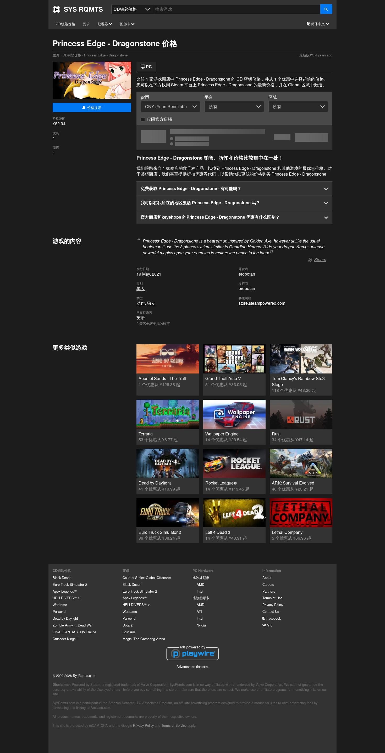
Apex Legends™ (65, 591)
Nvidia (201, 625)
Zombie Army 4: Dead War (72, 625)
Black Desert (62, 577)
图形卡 (125, 23)
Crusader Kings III (66, 638)
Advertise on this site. (193, 666)
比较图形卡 (201, 597)
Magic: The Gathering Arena (144, 638)
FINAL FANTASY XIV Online (74, 631)
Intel (200, 591)
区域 (272, 97)
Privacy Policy (272, 604)
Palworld (59, 611)
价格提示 (94, 107)
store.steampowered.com (262, 303)
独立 (151, 303)
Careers (268, 584)
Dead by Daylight (65, 618)
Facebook (273, 618)
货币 (145, 97)
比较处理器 (201, 577)
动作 (140, 303)
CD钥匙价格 (65, 23)
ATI (199, 611)
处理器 (103, 23)
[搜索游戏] (326, 9)
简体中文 (318, 23)
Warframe (60, 604)
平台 (209, 97)
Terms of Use (272, 597)
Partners (268, 591)
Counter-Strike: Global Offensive (147, 577)
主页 (78, 9)
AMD (200, 584)
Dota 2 (128, 625)
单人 (140, 288)
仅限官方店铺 (159, 119)
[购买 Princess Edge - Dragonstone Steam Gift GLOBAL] (234, 137)
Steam (320, 259)
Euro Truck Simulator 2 (70, 584)
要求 (86, 23)
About (266, 577)
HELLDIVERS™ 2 (66, 597)
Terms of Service (173, 725)
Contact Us (270, 611)
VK (269, 625)
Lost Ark (129, 631)
